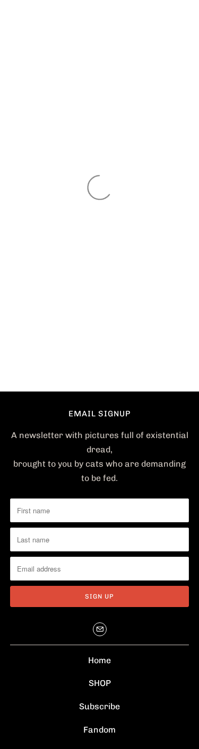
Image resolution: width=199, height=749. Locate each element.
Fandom (99, 730)
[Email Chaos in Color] (100, 629)
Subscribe (99, 706)
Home (99, 660)
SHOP (100, 683)
